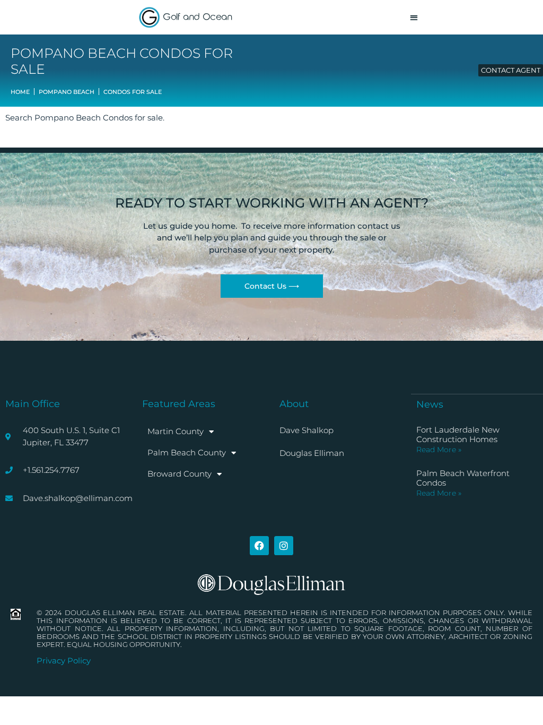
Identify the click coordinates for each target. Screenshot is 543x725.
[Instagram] (283, 545)
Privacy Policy (64, 660)
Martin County (175, 431)
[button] (414, 17)
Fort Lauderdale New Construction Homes (458, 434)
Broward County (179, 474)
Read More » (438, 449)
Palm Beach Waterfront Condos (463, 478)
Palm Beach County (186, 452)
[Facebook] (259, 545)
